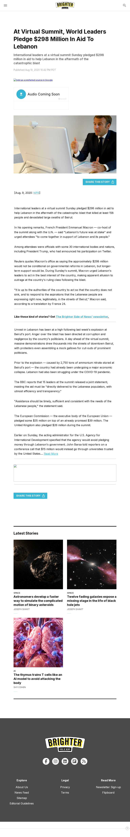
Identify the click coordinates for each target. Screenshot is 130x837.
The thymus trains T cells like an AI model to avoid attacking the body (38, 679)
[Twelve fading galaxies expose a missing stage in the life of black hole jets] (91, 564)
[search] (124, 5)
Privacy (65, 787)
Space (17, 593)
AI (15, 671)
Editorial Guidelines (22, 803)
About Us (22, 787)
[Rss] (84, 761)
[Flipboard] (74, 761)
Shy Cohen (20, 687)
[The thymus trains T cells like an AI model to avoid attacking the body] (38, 642)
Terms (65, 792)
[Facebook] (46, 761)
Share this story (97, 181)
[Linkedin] (65, 761)
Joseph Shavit (22, 609)
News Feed (22, 792)
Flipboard (108, 792)
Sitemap (22, 798)
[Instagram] (55, 761)
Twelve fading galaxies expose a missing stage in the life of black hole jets (91, 601)
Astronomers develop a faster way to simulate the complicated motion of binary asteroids (38, 601)
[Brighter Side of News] (65, 5)
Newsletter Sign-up (108, 787)
